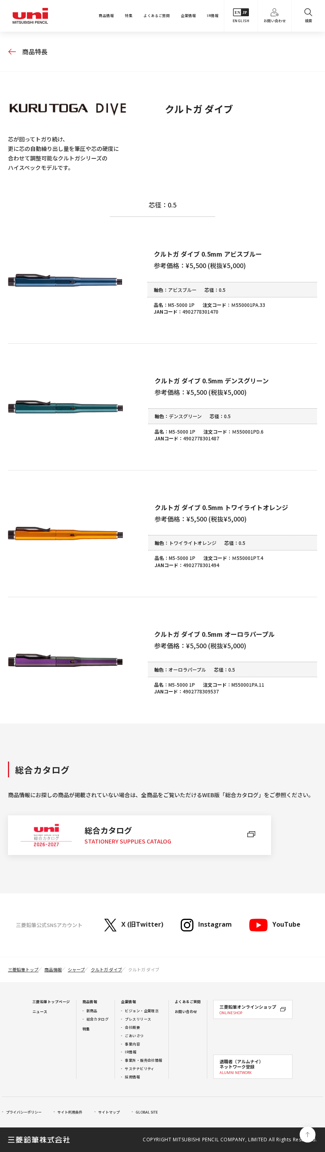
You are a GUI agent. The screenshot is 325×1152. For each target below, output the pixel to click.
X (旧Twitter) (142, 924)
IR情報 (212, 15)
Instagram (215, 924)
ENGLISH (241, 20)
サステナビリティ (140, 1068)
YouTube (286, 924)
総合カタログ (97, 1019)
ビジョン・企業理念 (142, 1010)
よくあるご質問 (156, 15)
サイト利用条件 (69, 1112)
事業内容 (132, 1044)
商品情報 (106, 15)
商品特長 (35, 51)
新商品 (92, 1010)
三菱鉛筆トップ (23, 969)
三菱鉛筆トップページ (51, 1001)
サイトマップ (109, 1112)
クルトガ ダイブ (106, 969)
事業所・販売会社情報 (143, 1060)
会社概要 (132, 1027)
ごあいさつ (134, 1035)
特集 (128, 15)
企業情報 (188, 15)
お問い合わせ (275, 20)
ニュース (40, 1011)
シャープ (76, 969)
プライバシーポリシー (24, 1112)
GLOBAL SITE (147, 1112)
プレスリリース (138, 1019)
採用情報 (132, 1077)
